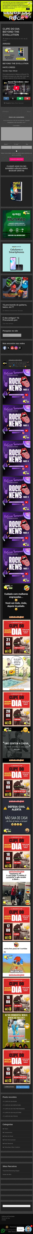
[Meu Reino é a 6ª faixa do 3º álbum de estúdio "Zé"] (16, 995)
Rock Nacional (19, 103)
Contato (4, 1219)
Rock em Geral (8, 1136)
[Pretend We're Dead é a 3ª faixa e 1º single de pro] (16, 1066)
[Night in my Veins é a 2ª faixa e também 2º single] (16, 780)
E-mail (16, 144)
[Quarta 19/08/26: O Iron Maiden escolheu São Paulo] (16, 458)
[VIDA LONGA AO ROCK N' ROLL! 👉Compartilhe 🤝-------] (16, 601)
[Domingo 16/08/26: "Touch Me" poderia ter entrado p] (16, 529)
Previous (6, 111)
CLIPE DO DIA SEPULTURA (12, 1105)
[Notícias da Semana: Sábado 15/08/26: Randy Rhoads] (16, 565)
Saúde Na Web (7, 1174)
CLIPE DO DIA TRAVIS (11, 1116)
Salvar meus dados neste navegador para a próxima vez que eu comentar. (16, 154)
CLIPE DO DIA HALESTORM (12, 1112)
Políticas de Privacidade (8, 1216)
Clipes (13, 103)
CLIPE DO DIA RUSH (10, 1101)
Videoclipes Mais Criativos (12, 1147)
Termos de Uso (6, 1218)
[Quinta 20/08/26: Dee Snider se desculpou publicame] (16, 422)
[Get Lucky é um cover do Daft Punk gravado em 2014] (16, 851)
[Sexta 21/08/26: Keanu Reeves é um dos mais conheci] (16, 386)
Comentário (16, 125)
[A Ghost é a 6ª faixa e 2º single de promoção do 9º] (16, 923)
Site (27, 144)
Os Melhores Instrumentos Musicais (13, 310)
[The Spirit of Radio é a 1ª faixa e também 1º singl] (16, 637)
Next (28, 111)
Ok (28, 9)
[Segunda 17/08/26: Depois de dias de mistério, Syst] (16, 494)
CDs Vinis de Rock (8, 323)
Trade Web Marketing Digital (11, 1170)
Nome (6, 144)
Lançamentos (8, 1132)
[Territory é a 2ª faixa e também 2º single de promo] (16, 708)
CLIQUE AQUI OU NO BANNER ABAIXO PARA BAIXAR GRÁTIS (16, 168)
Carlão (4, 40)
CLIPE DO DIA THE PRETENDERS (14, 1109)
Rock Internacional (9, 1140)
